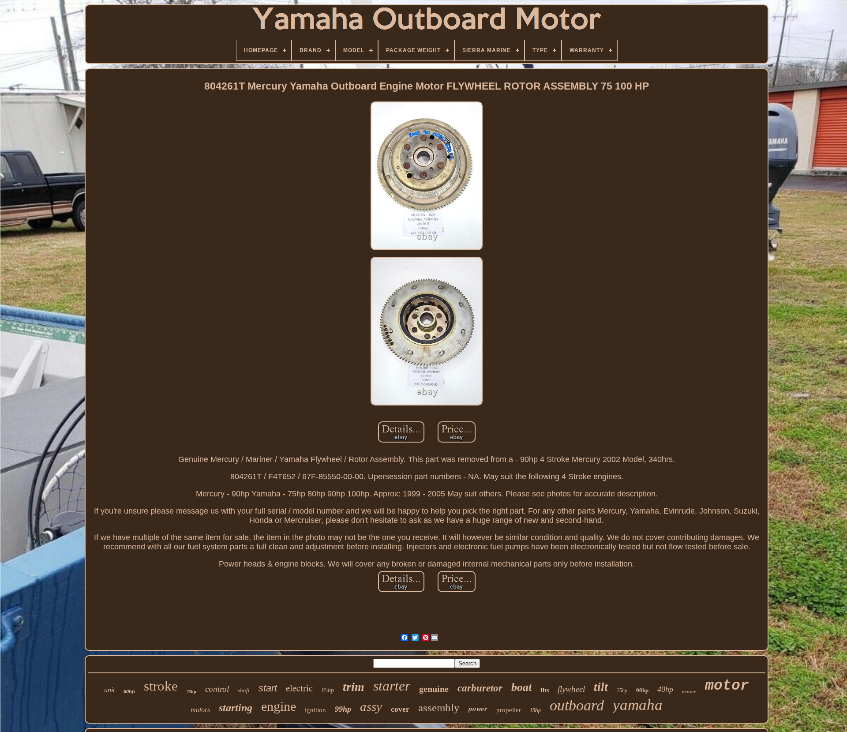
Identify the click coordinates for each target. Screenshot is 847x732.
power (477, 708)
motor (727, 686)
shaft (244, 690)
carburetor (479, 688)
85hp (328, 690)
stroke (161, 686)
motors (200, 709)
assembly (439, 707)
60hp (129, 691)
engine (278, 706)
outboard (577, 705)
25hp (622, 690)
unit (109, 690)
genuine (434, 689)
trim (353, 687)
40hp (665, 689)
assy (371, 706)
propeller (508, 709)
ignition (315, 709)
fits (544, 690)
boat (521, 687)
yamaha (638, 704)
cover (400, 709)
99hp (343, 709)
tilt (601, 687)
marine (689, 691)
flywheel (571, 689)
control (217, 689)
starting (235, 707)
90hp (642, 690)
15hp (535, 710)
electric (299, 688)
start (268, 688)
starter (391, 686)
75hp (191, 691)
